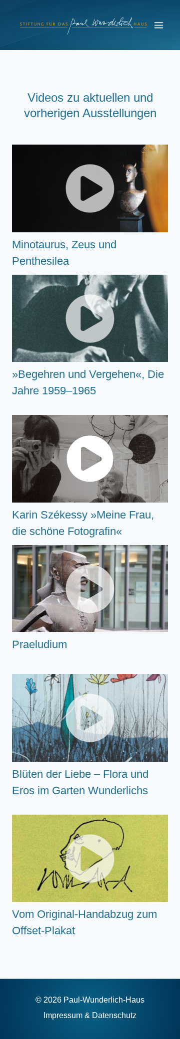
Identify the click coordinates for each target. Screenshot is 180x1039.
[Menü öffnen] (158, 25)
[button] (90, 188)
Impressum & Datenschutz (90, 1015)
